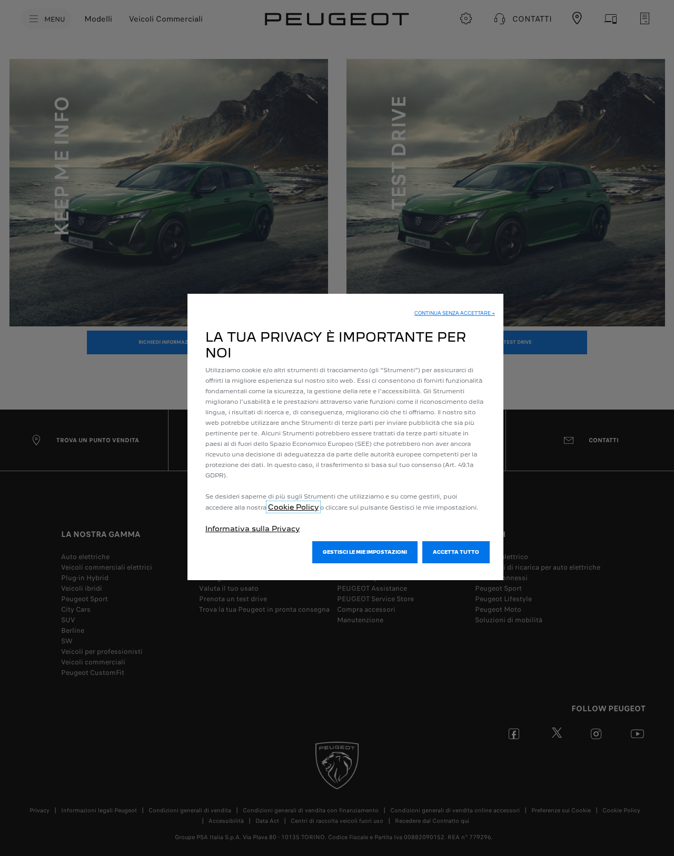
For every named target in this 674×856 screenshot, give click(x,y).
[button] (454, 313)
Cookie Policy (293, 507)
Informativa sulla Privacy (252, 528)
